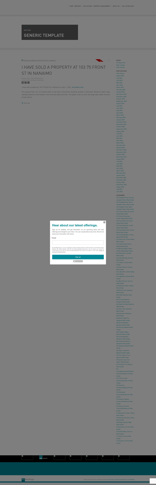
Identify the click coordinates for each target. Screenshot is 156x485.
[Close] (104, 222)
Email (54, 238)
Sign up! (78, 257)
